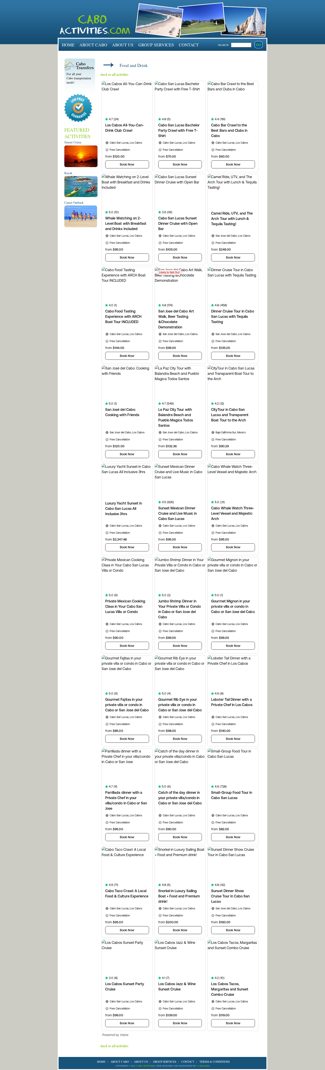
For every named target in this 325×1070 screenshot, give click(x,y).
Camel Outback (74, 202)
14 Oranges (203, 1065)
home (68, 45)
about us (123, 45)
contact (189, 45)
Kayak (68, 173)
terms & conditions (214, 1062)
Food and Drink (134, 65)
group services (156, 45)
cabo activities (145, 1065)
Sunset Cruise (72, 142)
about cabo (93, 45)
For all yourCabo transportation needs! (79, 78)
